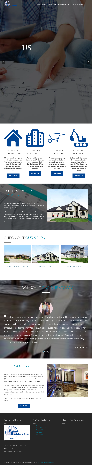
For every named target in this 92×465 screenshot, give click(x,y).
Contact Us (79, 4)
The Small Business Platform (45, 462)
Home (38, 4)
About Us (70, 4)
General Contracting (49, 4)
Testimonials (61, 4)
